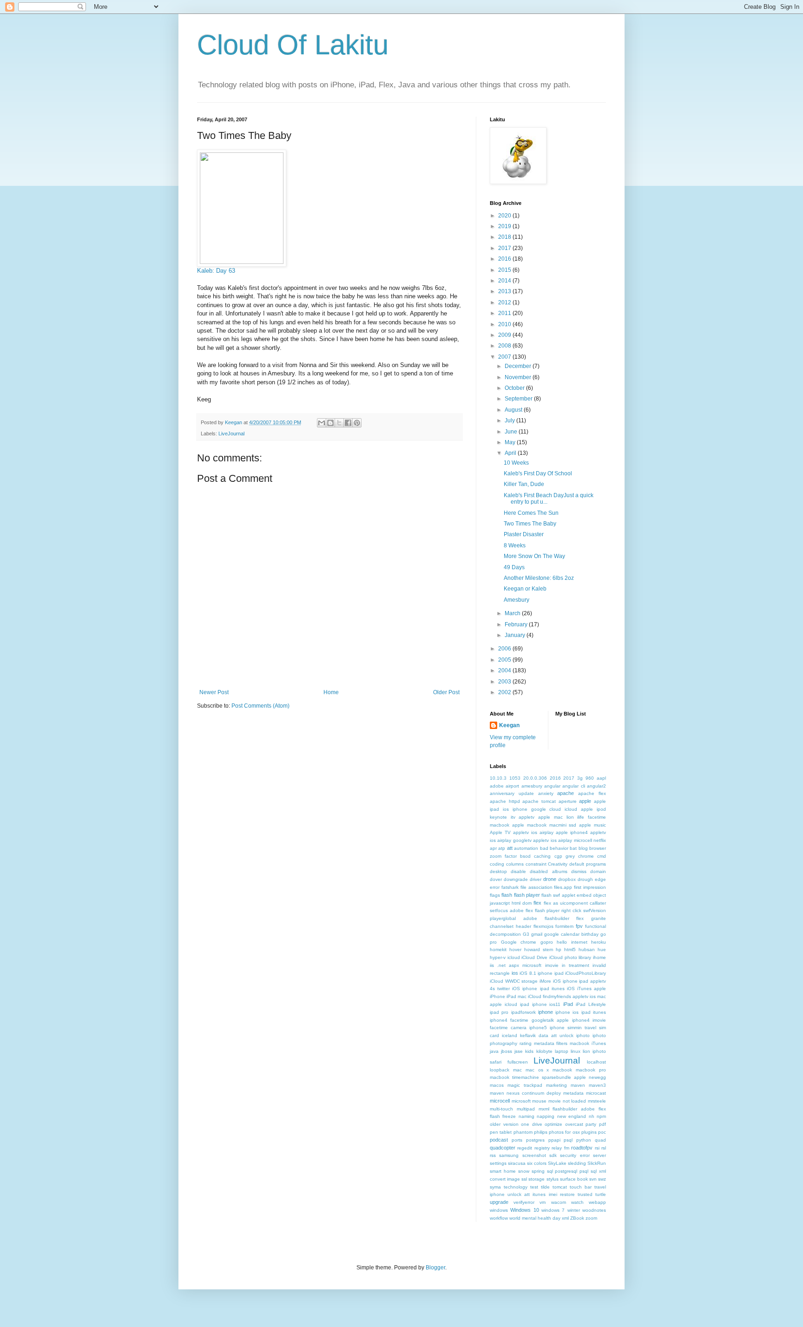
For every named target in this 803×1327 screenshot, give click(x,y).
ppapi (554, 1140)
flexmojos (543, 926)
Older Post (446, 692)
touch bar (581, 1186)
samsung (509, 1155)
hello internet (572, 942)
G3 (526, 934)
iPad (568, 1004)
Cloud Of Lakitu (292, 44)
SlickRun (596, 1163)
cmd (601, 856)
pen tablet (501, 1132)
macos (497, 1085)
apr (493, 848)
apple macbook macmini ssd (544, 825)
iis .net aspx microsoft (515, 965)
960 (590, 778)
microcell (500, 1101)
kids (529, 1051)
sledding (577, 1163)
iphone (545, 1012)
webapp (597, 1202)
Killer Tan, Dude (524, 484)
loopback (499, 1069)
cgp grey (564, 856)
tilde (545, 1186)
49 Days (514, 567)
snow (523, 1171)
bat (573, 848)
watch (577, 1202)
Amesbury (516, 600)
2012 (505, 302)
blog (583, 848)
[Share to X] (339, 422)
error (495, 887)
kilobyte (544, 1051)
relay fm (560, 1147)
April (511, 453)
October (515, 388)
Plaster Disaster (524, 534)
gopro (546, 942)
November (519, 377)
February (517, 624)
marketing (556, 1085)
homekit (498, 949)
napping (545, 1116)
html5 (570, 949)
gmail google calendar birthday (565, 934)
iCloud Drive (534, 957)
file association (536, 887)
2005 (505, 660)
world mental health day (534, 1218)
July (510, 420)
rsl (603, 1147)
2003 (505, 681)
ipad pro (499, 1012)
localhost (596, 1061)
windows (499, 1210)
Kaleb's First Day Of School (538, 473)
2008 (505, 345)
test (534, 1186)
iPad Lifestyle (591, 1004)
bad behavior (554, 848)
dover (496, 879)
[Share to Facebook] (348, 422)
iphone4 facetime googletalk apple (529, 1020)
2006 (505, 648)
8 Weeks (515, 545)
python (583, 1140)
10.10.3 (498, 778)
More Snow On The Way (534, 556)
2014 (505, 280)
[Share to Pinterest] (357, 422)
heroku (598, 942)
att (510, 848)
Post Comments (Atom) (260, 706)
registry (542, 1147)
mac (517, 1069)
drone (549, 879)
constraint (536, 864)
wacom (558, 1202)
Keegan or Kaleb (525, 588)
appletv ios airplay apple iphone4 (550, 832)
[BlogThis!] (330, 422)
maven (578, 1085)
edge (600, 879)
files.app (563, 887)
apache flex (592, 793)
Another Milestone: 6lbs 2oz (539, 578)
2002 (505, 692)
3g (580, 778)
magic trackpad (524, 1085)
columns (515, 864)
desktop (498, 871)
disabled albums (548, 871)
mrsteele (597, 1101)
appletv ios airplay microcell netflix (569, 840)
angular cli (573, 785)
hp (558, 949)
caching (542, 856)
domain (598, 871)
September (519, 398)
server (599, 1155)
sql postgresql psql (568, 1171)
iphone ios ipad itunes (580, 1012)
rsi (597, 1147)
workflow (499, 1218)
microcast (596, 1093)
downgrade (516, 879)
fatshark (510, 887)
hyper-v (498, 957)
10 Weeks (516, 463)
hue (602, 949)
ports (517, 1140)
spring (538, 1171)
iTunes (599, 1043)
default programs (587, 864)
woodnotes (594, 1210)
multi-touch (501, 1108)
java (494, 1051)
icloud (513, 957)
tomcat (560, 1186)
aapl (601, 778)
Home (331, 692)
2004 (505, 670)
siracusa (517, 1163)
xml (565, 1218)
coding (497, 864)
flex (537, 903)
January (516, 635)
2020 (505, 215)
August (514, 410)
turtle (600, 1194)
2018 (505, 237)
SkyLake (557, 1163)
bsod (525, 856)
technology (515, 1186)
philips (540, 1132)
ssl (524, 1179)
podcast (499, 1140)
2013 (505, 291)
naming (526, 1116)
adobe (497, 785)
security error (574, 1155)
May (511, 442)
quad (600, 1140)
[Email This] (321, 422)
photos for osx (564, 1132)
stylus (552, 1179)
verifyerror (523, 1202)
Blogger (435, 1267)
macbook (562, 1069)
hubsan (587, 949)
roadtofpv (581, 1147)
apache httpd (505, 801)
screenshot (534, 1155)
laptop (561, 1051)
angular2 (596, 785)
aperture (568, 801)
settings (498, 1163)
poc (602, 1132)
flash (506, 895)
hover (515, 949)
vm (543, 1202)
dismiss (578, 871)
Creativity (557, 864)
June (512, 431)
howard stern (538, 949)
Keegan (509, 725)
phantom (523, 1132)
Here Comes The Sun (531, 513)
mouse (539, 1101)
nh (591, 1116)
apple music (592, 825)
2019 (505, 226)
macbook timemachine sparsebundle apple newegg (548, 1077)
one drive (531, 1124)
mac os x (537, 1069)
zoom (591, 1218)
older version (504, 1124)
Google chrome (519, 942)
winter (573, 1210)
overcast (574, 1124)
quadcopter (502, 1147)
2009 (505, 335)
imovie (552, 965)
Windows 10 (524, 1210)
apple (585, 801)
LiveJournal (231, 433)
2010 (505, 324)
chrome (586, 856)
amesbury (531, 785)
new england (571, 1116)
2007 (505, 357)
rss (493, 1155)
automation (526, 848)
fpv (579, 926)
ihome (599, 957)
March (513, 613)
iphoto (583, 1035)
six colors (536, 1163)
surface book (574, 1179)
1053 (514, 778)
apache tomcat (539, 801)
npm (601, 1116)
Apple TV (500, 832)
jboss (506, 1051)
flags (495, 895)
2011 (505, 313)
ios (515, 973)
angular (552, 785)
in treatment (575, 965)
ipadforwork (523, 1012)
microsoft (521, 1101)
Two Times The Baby (530, 523)
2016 (505, 259)
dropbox (567, 879)
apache (565, 793)
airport (512, 785)
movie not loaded (567, 1101)
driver (535, 879)
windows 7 (553, 1210)
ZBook (577, 1218)
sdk (553, 1155)
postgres (535, 1140)
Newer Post (214, 692)
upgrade (499, 1202)
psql (568, 1140)
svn (593, 1179)
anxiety (545, 793)
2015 (505, 270)
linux (575, 1051)
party (591, 1124)
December (519, 366)
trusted (585, 1194)
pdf (602, 1124)
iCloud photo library (570, 957)
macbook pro (591, 1069)
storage (536, 1179)
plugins (589, 1132)
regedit (524, 1147)
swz (602, 1179)
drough (585, 879)
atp (501, 848)
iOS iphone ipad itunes (538, 988)
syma (495, 1186)
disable (518, 871)
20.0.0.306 (535, 778)
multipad (526, 1108)
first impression (590, 887)
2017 (505, 248)
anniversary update (512, 793)
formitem (564, 926)
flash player (527, 895)
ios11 (554, 1004)
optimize (553, 1124)
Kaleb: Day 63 (216, 270)
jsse (518, 1051)
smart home (503, 1171)
